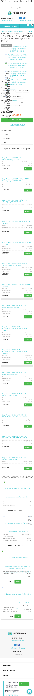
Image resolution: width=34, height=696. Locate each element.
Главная (3, 31)
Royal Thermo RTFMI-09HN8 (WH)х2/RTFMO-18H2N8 (17, 222)
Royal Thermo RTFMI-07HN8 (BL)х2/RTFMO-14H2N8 (16, 243)
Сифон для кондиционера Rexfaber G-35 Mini (17, 603)
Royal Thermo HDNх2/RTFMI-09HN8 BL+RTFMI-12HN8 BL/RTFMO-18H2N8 (14, 437)
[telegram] (20, 18)
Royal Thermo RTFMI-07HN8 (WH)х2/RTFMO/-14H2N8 (11, 159)
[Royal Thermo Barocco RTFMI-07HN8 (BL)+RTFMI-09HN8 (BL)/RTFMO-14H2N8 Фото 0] (17, 49)
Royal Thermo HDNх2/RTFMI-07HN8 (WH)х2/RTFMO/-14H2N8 (14, 307)
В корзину (18, 120)
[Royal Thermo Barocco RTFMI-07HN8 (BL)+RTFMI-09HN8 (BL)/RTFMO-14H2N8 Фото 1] (17, 57)
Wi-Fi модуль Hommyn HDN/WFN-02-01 (17, 531)
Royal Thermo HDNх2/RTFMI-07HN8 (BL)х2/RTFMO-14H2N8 (14, 395)
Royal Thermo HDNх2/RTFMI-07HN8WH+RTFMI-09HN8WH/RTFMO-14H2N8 (14, 328)
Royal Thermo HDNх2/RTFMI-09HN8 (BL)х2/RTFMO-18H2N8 (14, 458)
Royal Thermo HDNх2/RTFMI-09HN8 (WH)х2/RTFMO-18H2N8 (14, 373)
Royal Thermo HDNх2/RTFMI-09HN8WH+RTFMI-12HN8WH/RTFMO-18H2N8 (14, 351)
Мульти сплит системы (15, 31)
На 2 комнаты (28, 31)
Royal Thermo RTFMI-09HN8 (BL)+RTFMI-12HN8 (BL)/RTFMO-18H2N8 (15, 264)
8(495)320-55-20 (7, 18)
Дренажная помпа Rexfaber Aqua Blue (17, 497)
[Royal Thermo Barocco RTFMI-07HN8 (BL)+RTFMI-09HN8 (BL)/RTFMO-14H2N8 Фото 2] (17, 65)
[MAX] (24, 18)
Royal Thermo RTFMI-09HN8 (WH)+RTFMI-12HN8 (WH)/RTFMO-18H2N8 (16, 201)
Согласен (24, 684)
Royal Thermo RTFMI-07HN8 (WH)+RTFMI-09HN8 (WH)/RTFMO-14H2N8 (16, 180)
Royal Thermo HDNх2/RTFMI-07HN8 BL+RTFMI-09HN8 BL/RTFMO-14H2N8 (14, 416)
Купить (18, 581)
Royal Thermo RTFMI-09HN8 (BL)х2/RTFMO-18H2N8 (16, 285)
